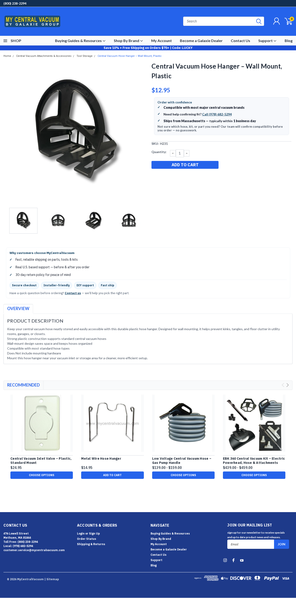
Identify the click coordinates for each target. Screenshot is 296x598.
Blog (289, 40)
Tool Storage (84, 55)
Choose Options (41, 475)
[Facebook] (154, 176)
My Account (161, 40)
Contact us (73, 293)
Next (142, 133)
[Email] (162, 176)
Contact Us (240, 40)
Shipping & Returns (91, 544)
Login (81, 533)
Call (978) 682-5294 (217, 114)
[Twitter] (177, 176)
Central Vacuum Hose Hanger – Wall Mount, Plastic (130, 55)
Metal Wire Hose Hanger (101, 459)
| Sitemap (51, 579)
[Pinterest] (185, 176)
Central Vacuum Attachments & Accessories (43, 55)
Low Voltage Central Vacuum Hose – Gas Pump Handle (181, 461)
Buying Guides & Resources (78, 40)
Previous (9, 133)
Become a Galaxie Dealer (201, 40)
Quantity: (158, 152)
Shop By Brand (127, 40)
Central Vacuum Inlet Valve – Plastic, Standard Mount (40, 461)
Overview (18, 308)
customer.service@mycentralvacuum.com (34, 550)
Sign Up (94, 533)
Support (265, 40)
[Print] (170, 176)
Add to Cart (112, 475)
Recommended (23, 384)
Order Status (86, 539)
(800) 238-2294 (14, 3)
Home (7, 55)
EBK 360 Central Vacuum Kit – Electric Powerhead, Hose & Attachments (254, 461)
